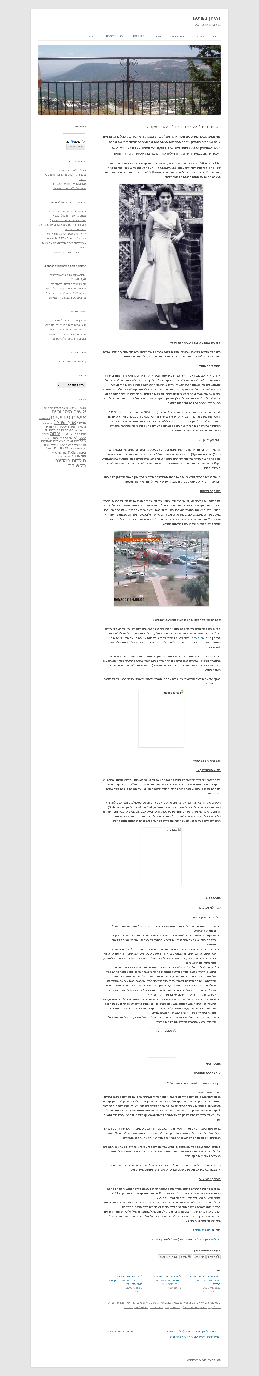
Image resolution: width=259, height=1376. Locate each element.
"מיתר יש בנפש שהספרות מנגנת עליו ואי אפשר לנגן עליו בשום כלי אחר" (125, 1280)
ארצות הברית (47, 423)
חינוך (77, 434)
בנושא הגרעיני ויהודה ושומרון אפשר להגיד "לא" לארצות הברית (204, 1280)
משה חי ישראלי (191, 1307)
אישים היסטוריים (69, 411)
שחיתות (62, 452)
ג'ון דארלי (205, 1307)
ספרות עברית (72, 445)
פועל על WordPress (196, 1360)
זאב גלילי (204, 1302)
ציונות (81, 452)
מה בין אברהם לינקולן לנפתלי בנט (68, 284)
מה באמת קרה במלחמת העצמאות (67, 297)
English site (139, 36)
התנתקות (54, 430)
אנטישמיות (44, 418)
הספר (76, 430)
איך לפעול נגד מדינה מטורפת (70, 170)
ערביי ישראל (50, 445)
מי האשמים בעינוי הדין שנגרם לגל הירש (65, 288)
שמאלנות (78, 456)
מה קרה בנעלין (202, 1229)
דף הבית (216, 36)
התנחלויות (67, 430)
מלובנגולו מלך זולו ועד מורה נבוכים (68, 183)
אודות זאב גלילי (177, 36)
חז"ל (83, 433)
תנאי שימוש (215, 1360)
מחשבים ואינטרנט (62, 438)
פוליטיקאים (74, 448)
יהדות (55, 433)
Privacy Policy (114, 36)
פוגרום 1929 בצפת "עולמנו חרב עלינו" (66, 293)
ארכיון (158, 36)
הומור (73, 426)
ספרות (82, 444)
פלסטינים (60, 448)
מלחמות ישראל (75, 441)
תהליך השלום (64, 457)
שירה (54, 452)
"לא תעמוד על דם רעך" (118, 1302)
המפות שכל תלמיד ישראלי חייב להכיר (66, 234)
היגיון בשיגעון (206, 18)
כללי (82, 437)
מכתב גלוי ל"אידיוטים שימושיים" (69, 188)
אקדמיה (81, 422)
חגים (44, 430)
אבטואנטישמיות (76, 407)
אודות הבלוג (198, 36)
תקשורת (77, 465)
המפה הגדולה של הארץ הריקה (70, 252)
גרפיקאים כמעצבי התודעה (118, 1331)
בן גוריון (81, 426)
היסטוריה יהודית (57, 426)
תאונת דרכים (156, 1307)
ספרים (60, 444)
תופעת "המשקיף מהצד (136, 1307)
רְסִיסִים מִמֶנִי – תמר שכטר (72, 361)
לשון (75, 437)
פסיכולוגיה (150, 1302)
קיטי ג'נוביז (175, 1307)
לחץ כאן (210, 1239)
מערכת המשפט (52, 441)
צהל (49, 448)
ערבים (83, 449)
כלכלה (45, 433)
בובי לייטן (216, 1307)
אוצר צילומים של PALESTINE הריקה (66, 238)
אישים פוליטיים (68, 417)
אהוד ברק (59, 407)
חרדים (71, 434)
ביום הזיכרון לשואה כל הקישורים (69, 338)
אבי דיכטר (198, 638)
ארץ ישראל (65, 422)
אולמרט (48, 407)
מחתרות (49, 438)
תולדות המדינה (70, 460)
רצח (167, 1307)
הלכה (83, 430)
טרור (64, 433)
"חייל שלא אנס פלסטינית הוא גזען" (68, 220)
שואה (72, 452)
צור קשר (92, 36)
